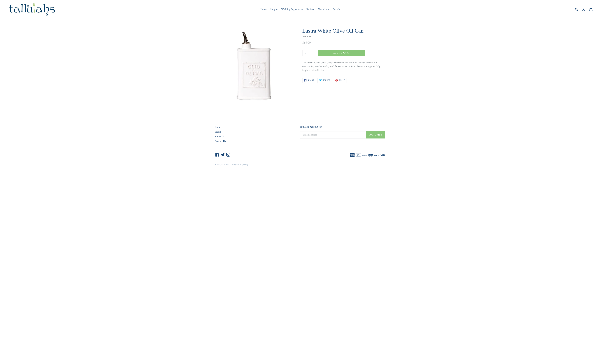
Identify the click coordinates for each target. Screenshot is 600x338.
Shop (274, 9)
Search (336, 9)
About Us (324, 9)
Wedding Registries (292, 9)
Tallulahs (225, 165)
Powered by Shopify (240, 165)
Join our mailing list (311, 126)
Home (263, 9)
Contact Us (220, 141)
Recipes (310, 9)
